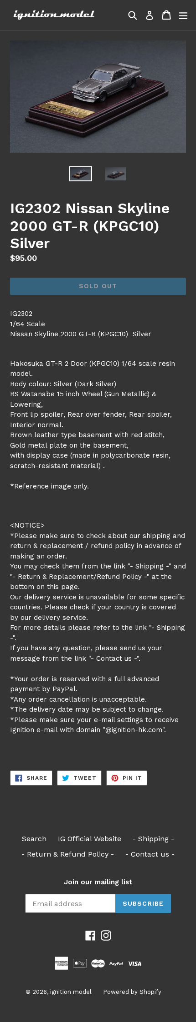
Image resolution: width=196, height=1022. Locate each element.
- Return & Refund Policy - (67, 854)
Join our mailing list (98, 882)
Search (34, 838)
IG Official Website (89, 838)
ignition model (71, 991)
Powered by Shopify (132, 991)
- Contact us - (150, 854)
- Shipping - (153, 838)
